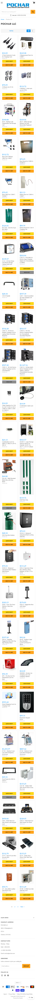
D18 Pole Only (24, 500)
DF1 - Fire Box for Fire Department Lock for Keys (8, 677)
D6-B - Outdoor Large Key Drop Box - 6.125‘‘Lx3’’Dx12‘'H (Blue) (26, 642)
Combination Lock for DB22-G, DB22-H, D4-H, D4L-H (9, 443)
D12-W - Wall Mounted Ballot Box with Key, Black (8, 480)
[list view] (32, 30)
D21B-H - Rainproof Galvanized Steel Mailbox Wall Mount (9, 569)
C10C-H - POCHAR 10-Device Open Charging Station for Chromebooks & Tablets (27, 260)
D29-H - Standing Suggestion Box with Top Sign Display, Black (9, 641)
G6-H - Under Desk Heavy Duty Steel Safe (26, 856)
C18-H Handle (6, 296)
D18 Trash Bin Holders (8, 535)
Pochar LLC (4, 58)
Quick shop (9, 61)
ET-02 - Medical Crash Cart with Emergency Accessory (26, 752)
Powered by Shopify (18, 998)
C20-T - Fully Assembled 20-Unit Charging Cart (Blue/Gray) (26, 297)
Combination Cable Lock (26, 405)
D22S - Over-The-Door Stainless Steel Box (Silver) (8, 606)
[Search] (33, 12)
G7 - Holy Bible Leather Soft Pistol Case (8, 889)
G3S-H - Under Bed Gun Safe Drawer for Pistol (26, 821)
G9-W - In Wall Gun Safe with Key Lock (27, 889)
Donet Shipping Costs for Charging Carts (9, 705)
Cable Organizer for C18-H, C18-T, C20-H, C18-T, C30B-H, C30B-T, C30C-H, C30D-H (9, 408)
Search (5, 994)
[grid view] (29, 30)
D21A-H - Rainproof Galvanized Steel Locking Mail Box (26, 534)
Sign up (26, 966)
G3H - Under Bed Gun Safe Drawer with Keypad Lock (9, 822)
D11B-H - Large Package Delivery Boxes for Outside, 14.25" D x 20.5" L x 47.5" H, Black (26, 444)
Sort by (11, 30)
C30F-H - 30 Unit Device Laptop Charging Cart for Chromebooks (9, 368)
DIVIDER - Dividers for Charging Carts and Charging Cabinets (26, 674)
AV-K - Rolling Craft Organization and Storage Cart (9, 123)
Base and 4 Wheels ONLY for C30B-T (7, 157)
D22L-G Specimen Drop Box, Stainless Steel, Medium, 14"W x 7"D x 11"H (26, 570)
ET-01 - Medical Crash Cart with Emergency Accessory (8, 752)
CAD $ (17, 982)
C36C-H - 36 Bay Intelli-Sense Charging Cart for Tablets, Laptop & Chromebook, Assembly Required (26, 370)
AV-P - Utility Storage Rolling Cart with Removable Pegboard (26, 123)
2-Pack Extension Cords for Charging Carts (8, 56)
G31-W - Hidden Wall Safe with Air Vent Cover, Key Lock (26, 787)
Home (2, 19)
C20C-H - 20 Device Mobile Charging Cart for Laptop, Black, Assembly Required (9, 333)
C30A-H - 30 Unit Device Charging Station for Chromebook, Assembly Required (26, 333)
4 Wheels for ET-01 (7, 87)
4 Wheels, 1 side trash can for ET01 (26, 89)
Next (22, 906)
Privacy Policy (12, 994)
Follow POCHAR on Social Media (24, 994)
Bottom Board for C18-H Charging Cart (27, 228)
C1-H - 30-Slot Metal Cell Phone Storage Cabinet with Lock (8, 262)
